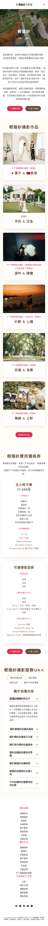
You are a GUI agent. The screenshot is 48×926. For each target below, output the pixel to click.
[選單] (44, 4)
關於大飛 (24, 885)
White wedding (24, 541)
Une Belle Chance (24, 545)
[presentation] (24, 148)
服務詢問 (24, 889)
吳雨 (24, 583)
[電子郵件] (28, 906)
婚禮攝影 (24, 817)
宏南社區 (21, 268)
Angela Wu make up (24, 628)
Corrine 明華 (24, 624)
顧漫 (24, 602)
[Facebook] (16, 906)
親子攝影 (24, 828)
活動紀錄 (24, 839)
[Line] (24, 906)
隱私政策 (24, 896)
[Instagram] (20, 906)
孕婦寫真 (24, 824)
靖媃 (24, 579)
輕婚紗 (33, 168)
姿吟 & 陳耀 (24, 273)
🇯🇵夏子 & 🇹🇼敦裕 (24, 173)
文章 (24, 881)
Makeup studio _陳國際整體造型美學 (24, 635)
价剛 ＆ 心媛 (24, 321)
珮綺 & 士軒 (24, 418)
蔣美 (24, 598)
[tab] (16, 677)
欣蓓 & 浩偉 (24, 370)
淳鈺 (24, 586)
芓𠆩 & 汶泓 (24, 221)
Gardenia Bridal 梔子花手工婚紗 (24, 548)
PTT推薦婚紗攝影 (20, 168)
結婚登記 (24, 813)
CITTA (24, 534)
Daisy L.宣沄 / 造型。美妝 (24, 605)
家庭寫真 (24, 831)
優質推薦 (24, 892)
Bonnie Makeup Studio (24, 631)
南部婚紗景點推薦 (33, 265)
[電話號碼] (32, 906)
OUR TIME (24, 538)
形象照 (24, 835)
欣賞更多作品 (24, 435)
